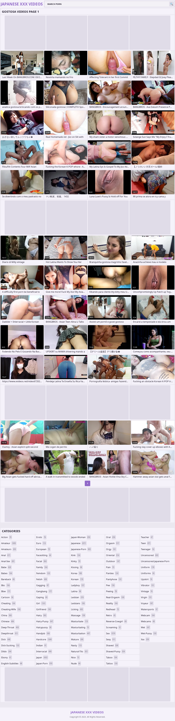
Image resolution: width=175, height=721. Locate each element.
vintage (146, 591)
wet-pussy (148, 633)
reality (111, 603)
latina (76, 591)
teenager (147, 549)
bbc (5, 585)
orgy (111, 549)
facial (41, 561)
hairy (41, 615)
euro (41, 543)
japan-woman (80, 537)
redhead (112, 609)
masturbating (80, 627)
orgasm (112, 543)
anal (5, 555)
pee (110, 585)
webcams (148, 621)
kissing (76, 567)
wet (145, 627)
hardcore (44, 639)
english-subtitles (11, 663)
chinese (7, 621)
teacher (147, 537)
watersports (149, 609)
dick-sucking (10, 645)
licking (77, 609)
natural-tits (79, 651)
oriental (112, 555)
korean (77, 579)
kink (75, 555)
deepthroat (9, 633)
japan (41, 657)
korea (76, 573)
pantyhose (114, 579)
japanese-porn (81, 549)
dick (5, 639)
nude (75, 663)
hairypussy (43, 627)
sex (110, 633)
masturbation (80, 633)
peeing (111, 591)
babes (6, 573)
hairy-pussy (44, 621)
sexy (110, 639)
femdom (43, 573)
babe (6, 567)
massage (78, 615)
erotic (41, 537)
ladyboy (77, 585)
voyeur (147, 603)
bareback (7, 579)
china (6, 615)
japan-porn (44, 663)
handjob (43, 633)
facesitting (43, 555)
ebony (6, 657)
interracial (43, 651)
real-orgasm (115, 597)
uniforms (147, 573)
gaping (41, 597)
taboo (111, 657)
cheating (8, 603)
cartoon (7, 597)
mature (77, 639)
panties (112, 573)
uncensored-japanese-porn (155, 562)
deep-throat (10, 627)
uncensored (149, 555)
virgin (146, 597)
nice (75, 657)
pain (110, 567)
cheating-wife (10, 609)
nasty (76, 645)
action (6, 537)
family (41, 567)
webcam (147, 615)
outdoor (113, 561)
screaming (113, 627)
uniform (147, 567)
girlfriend (43, 609)
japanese (78, 543)
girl (40, 603)
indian (41, 645)
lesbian (77, 597)
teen (145, 543)
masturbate (79, 621)
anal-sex (7, 561)
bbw (5, 591)
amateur (8, 543)
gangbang (44, 591)
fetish (41, 579)
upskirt (146, 579)
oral (110, 537)
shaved (112, 645)
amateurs (8, 549)
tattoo (111, 663)
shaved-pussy (115, 651)
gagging (42, 585)
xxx (145, 639)
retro (110, 615)
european (43, 549)
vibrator (147, 585)
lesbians (78, 603)
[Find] (171, 4)
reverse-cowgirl (116, 621)
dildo (6, 651)
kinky (75, 561)
